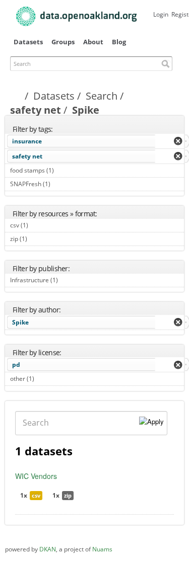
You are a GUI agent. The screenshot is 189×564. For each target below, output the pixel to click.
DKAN (47, 549)
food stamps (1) (65, 170)
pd (16, 364)
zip (68, 495)
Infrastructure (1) (69, 280)
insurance (27, 141)
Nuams (102, 549)
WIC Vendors (36, 476)
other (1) (45, 378)
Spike (20, 322)
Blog (119, 41)
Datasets (28, 41)
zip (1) (38, 238)
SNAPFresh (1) (61, 184)
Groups (63, 41)
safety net (35, 110)
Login (160, 14)
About (93, 41)
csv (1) (39, 225)
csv (36, 495)
